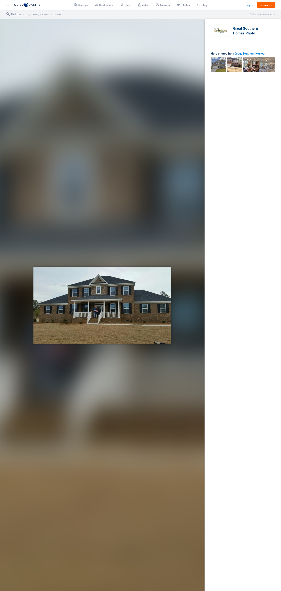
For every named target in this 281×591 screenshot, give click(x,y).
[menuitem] (80, 5)
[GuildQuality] (27, 5)
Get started (266, 5)
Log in (249, 5)
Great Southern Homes (249, 53)
